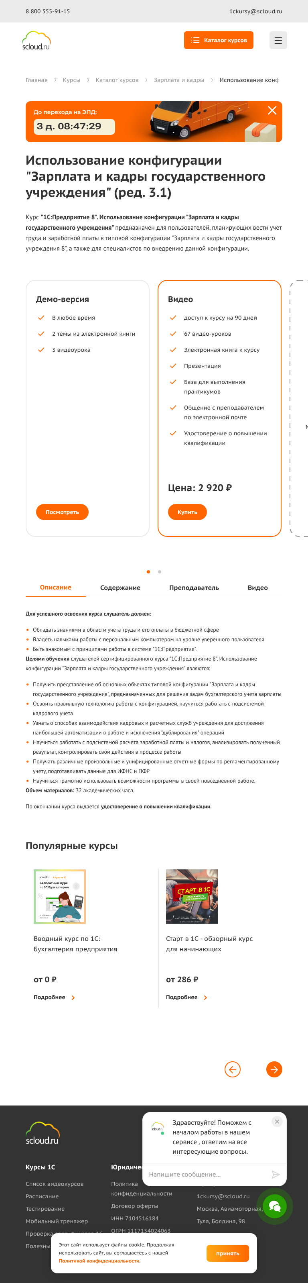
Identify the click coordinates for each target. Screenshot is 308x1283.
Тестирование (45, 1208)
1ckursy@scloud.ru (255, 11)
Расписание (42, 1196)
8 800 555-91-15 (48, 11)
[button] (148, 571)
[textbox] (208, 1174)
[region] (210, 1174)
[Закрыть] (273, 111)
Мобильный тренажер (57, 1221)
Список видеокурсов (55, 1183)
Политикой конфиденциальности (99, 1261)
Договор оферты (134, 1206)
